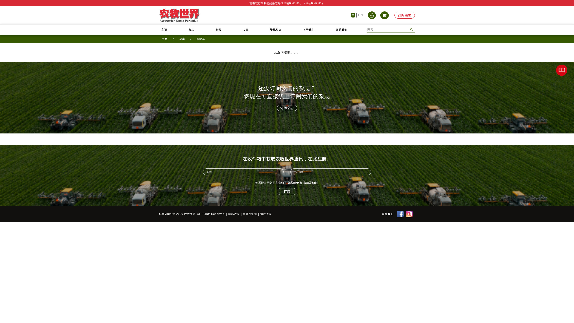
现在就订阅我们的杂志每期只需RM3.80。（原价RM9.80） (287, 3)
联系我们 (341, 29)
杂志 (191, 29)
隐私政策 (293, 182)
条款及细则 (311, 182)
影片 (219, 29)
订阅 (287, 191)
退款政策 (266, 214)
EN (360, 15)
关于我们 (309, 29)
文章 (246, 29)
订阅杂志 (404, 15)
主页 (164, 29)
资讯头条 (276, 29)
